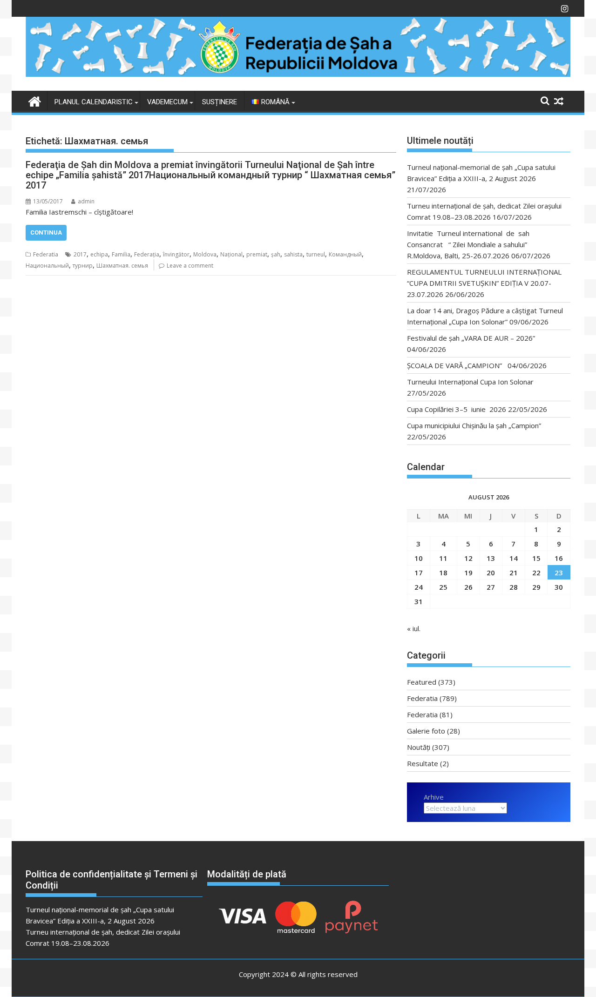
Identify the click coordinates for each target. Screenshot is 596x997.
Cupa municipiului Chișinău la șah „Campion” (474, 425)
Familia (121, 254)
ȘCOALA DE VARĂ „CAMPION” (456, 365)
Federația (146, 254)
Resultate (422, 763)
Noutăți (418, 747)
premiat (256, 254)
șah (275, 254)
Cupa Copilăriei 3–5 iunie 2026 (456, 409)
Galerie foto (426, 730)
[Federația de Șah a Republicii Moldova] (298, 74)
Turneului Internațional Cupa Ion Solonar (470, 381)
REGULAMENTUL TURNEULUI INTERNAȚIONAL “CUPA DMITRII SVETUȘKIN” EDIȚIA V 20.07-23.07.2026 (484, 283)
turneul (315, 254)
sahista (293, 254)
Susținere (219, 102)
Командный (345, 254)
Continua (46, 232)
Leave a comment (190, 265)
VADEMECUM (167, 102)
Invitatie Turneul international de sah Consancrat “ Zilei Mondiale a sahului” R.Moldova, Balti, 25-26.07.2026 (471, 244)
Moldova (205, 254)
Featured (421, 682)
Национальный (47, 265)
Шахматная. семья (122, 265)
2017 (80, 254)
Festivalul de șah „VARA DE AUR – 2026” (471, 338)
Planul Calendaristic (93, 102)
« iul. (413, 628)
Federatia (45, 254)
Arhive (434, 797)
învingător (176, 254)
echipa (99, 254)
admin (86, 201)
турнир (83, 265)
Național (231, 254)
